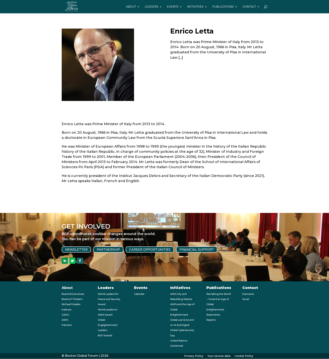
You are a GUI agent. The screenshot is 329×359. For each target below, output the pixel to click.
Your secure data (219, 356)
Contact (249, 6)
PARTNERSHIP (108, 249)
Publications (223, 6)
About (131, 6)
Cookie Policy (244, 356)
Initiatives (195, 6)
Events (172, 6)
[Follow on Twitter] (72, 261)
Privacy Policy (193, 356)
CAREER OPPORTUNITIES (149, 249)
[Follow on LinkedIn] (65, 261)
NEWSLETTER (76, 249)
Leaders (151, 6)
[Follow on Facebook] (80, 261)
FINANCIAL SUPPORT (197, 249)
